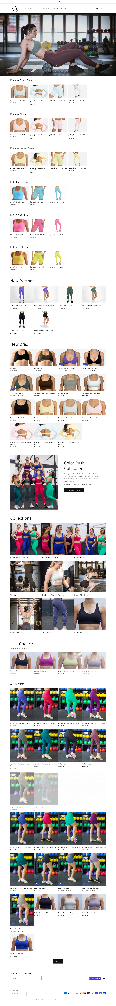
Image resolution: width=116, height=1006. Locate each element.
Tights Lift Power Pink (56, 235)
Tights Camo (86, 806)
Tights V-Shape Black (17, 330)
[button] (30, 8)
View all (58, 961)
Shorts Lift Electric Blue (37, 202)
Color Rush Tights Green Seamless (69, 723)
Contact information (63, 999)
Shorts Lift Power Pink (37, 234)
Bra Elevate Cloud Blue (17, 100)
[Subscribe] (39, 978)
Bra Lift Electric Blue (17, 202)
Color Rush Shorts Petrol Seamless (21, 888)
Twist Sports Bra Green (17, 393)
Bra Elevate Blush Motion (18, 134)
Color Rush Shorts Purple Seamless (94, 847)
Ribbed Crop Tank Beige (66, 913)
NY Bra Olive (38, 368)
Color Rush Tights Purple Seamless (94, 723)
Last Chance (79, 632)
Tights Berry (62, 806)
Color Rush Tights (18, 557)
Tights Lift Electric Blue (56, 202)
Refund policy (36, 999)
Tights (13, 595)
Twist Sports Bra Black (89, 368)
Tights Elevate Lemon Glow (77, 168)
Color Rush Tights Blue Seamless (21, 723)
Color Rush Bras (81, 557)
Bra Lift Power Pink (16, 234)
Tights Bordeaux (87, 764)
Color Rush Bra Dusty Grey (67, 393)
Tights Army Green (16, 806)
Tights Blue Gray (39, 806)
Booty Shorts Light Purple (90, 888)
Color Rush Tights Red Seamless (45, 723)
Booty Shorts (80, 595)
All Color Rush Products (74, 490)
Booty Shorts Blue (64, 888)
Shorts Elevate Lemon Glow (58, 168)
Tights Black (62, 764)
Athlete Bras (15, 632)
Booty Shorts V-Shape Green (91, 305)
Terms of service (53, 999)
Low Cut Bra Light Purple (90, 671)
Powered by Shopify (27, 999)
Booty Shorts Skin (16, 929)
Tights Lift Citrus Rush (56, 267)
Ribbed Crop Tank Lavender (91, 913)
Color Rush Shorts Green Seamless (69, 847)
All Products (58, 66)
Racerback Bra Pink (40, 671)
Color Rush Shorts (50, 557)
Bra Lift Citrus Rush (16, 267)
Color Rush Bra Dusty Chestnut (44, 393)
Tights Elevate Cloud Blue (76, 100)
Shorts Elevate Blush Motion (55, 135)
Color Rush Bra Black (17, 418)
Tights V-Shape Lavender (18, 305)
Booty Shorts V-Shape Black (43, 330)
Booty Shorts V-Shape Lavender (44, 305)
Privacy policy (44, 999)
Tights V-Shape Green (65, 305)
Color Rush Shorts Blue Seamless (21, 847)
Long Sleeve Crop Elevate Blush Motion (38, 135)
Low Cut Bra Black (16, 671)
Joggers (45, 632)
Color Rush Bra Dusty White (91, 393)
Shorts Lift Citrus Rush (37, 267)
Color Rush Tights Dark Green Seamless (20, 765)
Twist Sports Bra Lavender (67, 368)
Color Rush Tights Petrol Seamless (45, 764)
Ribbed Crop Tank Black (42, 913)
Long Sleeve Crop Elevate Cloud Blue (38, 101)
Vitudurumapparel (18, 999)
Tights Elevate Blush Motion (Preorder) (77, 135)
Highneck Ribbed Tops (52, 595)
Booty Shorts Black (40, 888)
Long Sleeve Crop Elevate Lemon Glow (38, 169)
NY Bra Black (14, 368)
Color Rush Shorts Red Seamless (45, 847)
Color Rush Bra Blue (17, 953)
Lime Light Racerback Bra (66, 671)
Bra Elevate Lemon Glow (18, 168)
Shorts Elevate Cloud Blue (57, 100)
